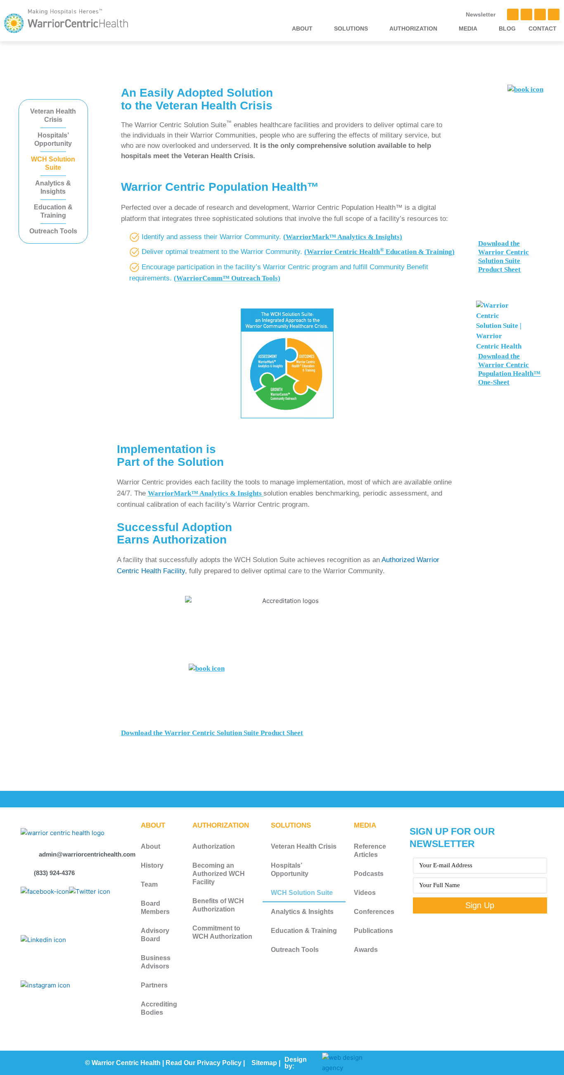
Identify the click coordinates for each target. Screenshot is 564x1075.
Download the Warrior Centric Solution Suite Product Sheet (212, 733)
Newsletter (480, 14)
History (152, 865)
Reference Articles (370, 850)
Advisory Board (155, 934)
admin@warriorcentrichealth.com (87, 854)
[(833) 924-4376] (25, 872)
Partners (154, 985)
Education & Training (53, 211)
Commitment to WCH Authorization (222, 932)
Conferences (374, 911)
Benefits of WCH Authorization (218, 905)
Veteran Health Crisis (53, 115)
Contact (542, 28)
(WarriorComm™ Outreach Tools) (227, 278)
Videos (365, 892)
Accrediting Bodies (159, 1008)
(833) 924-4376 (54, 872)
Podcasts (369, 873)
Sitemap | (265, 1062)
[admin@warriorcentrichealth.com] (30, 854)
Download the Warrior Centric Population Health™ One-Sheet (509, 369)
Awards (366, 949)
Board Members (155, 907)
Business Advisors (156, 962)
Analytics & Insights (53, 187)
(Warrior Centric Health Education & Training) (379, 252)
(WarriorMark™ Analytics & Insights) (342, 237)
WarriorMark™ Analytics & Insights (205, 493)
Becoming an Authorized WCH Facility (218, 873)
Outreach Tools (53, 231)
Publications (373, 930)
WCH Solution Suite (53, 163)
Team (149, 884)
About (150, 846)
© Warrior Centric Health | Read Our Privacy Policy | (165, 1062)
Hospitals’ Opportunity (53, 139)
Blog (507, 28)
